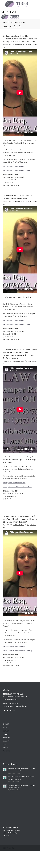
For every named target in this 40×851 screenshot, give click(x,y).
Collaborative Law (19, 44)
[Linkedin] (10, 710)
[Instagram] (13, 710)
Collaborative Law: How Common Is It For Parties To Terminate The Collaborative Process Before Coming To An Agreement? (20, 353)
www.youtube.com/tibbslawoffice (14, 166)
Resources (6, 737)
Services (5, 734)
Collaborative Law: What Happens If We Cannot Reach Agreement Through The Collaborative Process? (20, 519)
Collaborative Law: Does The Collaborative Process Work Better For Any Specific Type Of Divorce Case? (20, 38)
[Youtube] (7, 710)
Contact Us (6, 741)
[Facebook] (4, 710)
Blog (4, 744)
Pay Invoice (7, 751)
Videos (5, 747)
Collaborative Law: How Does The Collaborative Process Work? (18, 197)
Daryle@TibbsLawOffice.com (17, 706)
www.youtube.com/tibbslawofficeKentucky (17, 170)
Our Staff (6, 731)
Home (5, 727)
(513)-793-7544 (13, 703)
